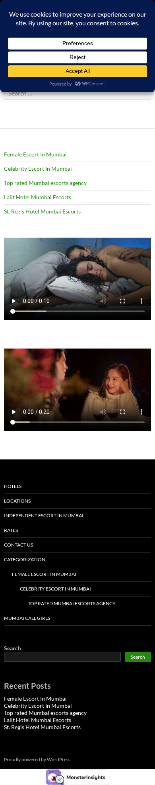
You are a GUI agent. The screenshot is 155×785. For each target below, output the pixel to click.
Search (12, 648)
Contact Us (18, 545)
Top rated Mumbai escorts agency (45, 182)
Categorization (24, 559)
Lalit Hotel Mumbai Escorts (37, 197)
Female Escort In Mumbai (35, 154)
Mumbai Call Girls (27, 618)
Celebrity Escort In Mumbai (38, 168)
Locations (17, 501)
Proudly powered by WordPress (37, 759)
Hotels (12, 486)
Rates (11, 530)
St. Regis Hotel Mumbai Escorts (42, 211)
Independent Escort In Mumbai (43, 515)
